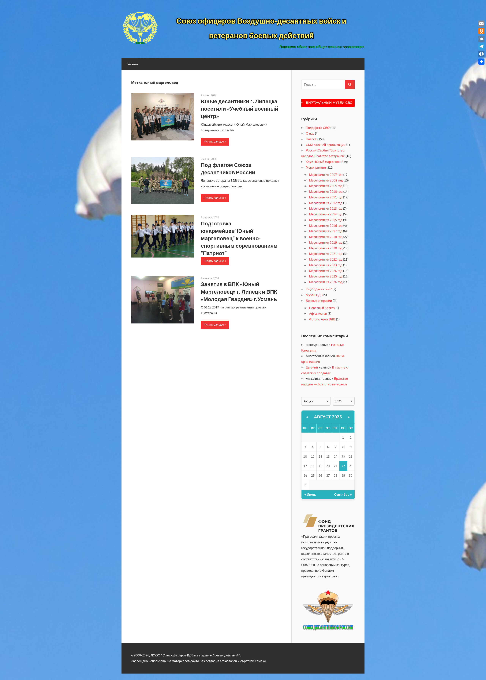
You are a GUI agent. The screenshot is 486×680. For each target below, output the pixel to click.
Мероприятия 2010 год (325, 191)
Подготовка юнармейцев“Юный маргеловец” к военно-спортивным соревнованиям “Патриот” (239, 238)
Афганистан (318, 313)
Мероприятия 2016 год (325, 225)
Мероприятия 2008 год (326, 180)
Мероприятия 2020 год (325, 248)
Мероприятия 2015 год (325, 220)
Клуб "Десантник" (319, 289)
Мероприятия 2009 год (325, 186)
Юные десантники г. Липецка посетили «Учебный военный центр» (239, 108)
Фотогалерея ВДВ (322, 319)
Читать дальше (214, 141)
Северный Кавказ (322, 308)
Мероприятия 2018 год (325, 237)
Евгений (312, 367)
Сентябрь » (343, 494)
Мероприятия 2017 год (325, 231)
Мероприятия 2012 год (325, 203)
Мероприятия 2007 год (325, 175)
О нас (310, 133)
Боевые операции (319, 301)
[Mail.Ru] (481, 54)
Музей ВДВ (314, 295)
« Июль (310, 494)
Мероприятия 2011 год (325, 197)
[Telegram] (481, 46)
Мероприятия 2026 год (325, 282)
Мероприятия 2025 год (325, 276)
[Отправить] (481, 61)
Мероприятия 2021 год (325, 254)
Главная (132, 64)
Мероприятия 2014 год (325, 214)
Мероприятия (316, 167)
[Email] (481, 23)
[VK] (481, 39)
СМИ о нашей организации (326, 145)
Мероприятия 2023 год (325, 265)
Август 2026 (328, 416)
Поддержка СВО (318, 128)
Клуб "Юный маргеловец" (324, 162)
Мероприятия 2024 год (325, 271)
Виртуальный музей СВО (329, 103)
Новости (312, 139)
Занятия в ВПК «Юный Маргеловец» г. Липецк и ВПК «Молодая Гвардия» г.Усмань (239, 291)
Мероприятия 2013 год (325, 208)
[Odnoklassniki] (481, 31)
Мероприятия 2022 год (325, 259)
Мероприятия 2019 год (325, 242)
